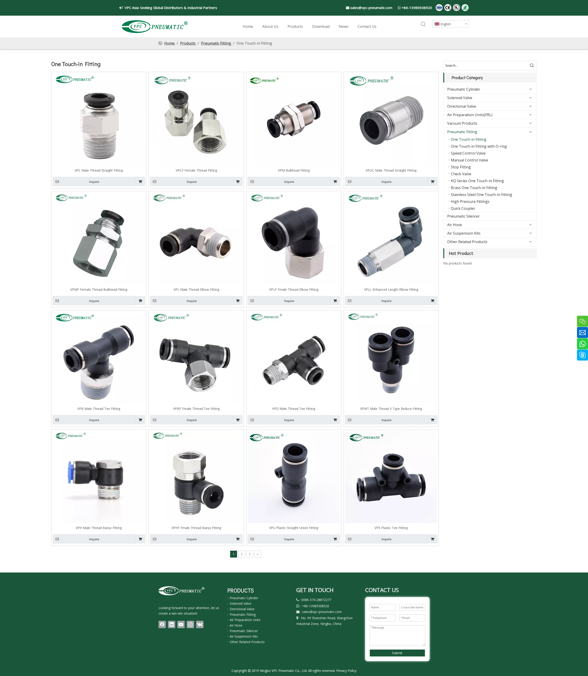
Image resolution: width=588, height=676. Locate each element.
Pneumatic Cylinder (463, 89)
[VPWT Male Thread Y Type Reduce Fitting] (391, 357)
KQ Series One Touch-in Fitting (477, 180)
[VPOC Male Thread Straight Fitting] (391, 119)
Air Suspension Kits (464, 233)
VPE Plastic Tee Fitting (391, 528)
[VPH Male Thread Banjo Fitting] (99, 476)
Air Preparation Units (245, 620)
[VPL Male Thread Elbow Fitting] (196, 238)
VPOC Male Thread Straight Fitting (391, 170)
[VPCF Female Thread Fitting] (196, 119)
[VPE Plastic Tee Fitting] (391, 476)
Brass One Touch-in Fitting (474, 187)
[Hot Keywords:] (423, 24)
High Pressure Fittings (470, 201)
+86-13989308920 (417, 7)
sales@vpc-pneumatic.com (371, 7)
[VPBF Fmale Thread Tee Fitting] (196, 357)
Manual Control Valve (469, 160)
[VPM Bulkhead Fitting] (294, 119)
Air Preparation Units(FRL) (469, 114)
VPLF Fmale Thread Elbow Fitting (293, 289)
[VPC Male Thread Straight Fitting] (99, 119)
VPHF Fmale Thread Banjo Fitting (196, 528)
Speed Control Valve (468, 153)
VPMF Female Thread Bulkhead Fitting (98, 289)
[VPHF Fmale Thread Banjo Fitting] (196, 476)
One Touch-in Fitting (468, 139)
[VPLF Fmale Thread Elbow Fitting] (294, 238)
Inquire (94, 182)
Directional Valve (461, 106)
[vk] (200, 624)
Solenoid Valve (459, 97)
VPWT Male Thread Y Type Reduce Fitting (391, 408)
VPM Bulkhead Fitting (294, 170)
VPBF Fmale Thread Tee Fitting (196, 408)
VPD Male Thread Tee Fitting (293, 408)
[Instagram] (190, 624)
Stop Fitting (461, 167)
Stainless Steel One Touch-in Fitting (481, 194)
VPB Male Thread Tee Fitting (98, 408)
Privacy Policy (346, 670)
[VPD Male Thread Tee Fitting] (294, 357)
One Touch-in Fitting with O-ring (479, 146)
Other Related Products (467, 241)
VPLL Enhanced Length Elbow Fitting (391, 289)
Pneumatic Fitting (462, 131)
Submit (397, 653)
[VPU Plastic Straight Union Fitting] (294, 476)
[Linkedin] (171, 624)
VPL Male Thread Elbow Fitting (196, 289)
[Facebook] (162, 624)
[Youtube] (181, 624)
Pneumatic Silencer (463, 216)
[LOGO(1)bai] (181, 590)
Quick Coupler (463, 208)
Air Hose (454, 224)
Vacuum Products (462, 123)
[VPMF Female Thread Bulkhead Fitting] (99, 238)
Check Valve (461, 173)
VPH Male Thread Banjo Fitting (99, 528)
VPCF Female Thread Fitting (196, 170)
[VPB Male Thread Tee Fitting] (99, 357)
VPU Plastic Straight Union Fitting (293, 528)
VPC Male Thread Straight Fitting (99, 170)
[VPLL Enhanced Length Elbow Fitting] (391, 238)
